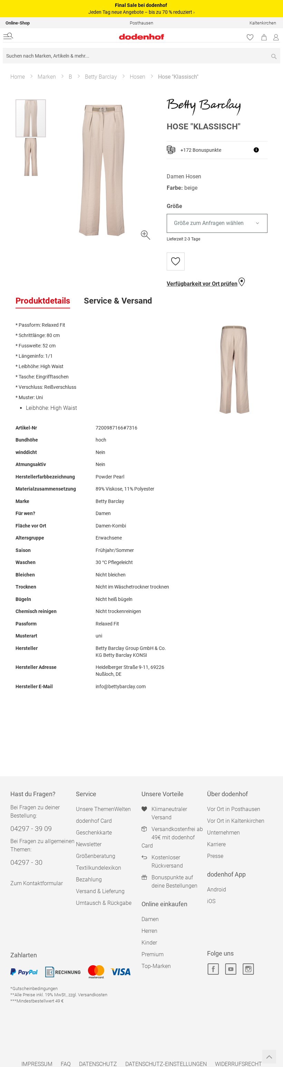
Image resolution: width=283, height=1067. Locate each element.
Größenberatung (95, 856)
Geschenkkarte (94, 832)
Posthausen (141, 23)
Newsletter (88, 844)
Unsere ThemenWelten (103, 809)
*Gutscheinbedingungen (34, 988)
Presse (215, 856)
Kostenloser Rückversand (167, 861)
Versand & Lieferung (100, 891)
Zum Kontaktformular (36, 883)
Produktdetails (43, 301)
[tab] (43, 301)
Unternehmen (223, 832)
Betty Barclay (101, 76)
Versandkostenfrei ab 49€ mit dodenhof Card (172, 837)
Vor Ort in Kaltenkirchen (235, 821)
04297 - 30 (26, 862)
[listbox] (217, 223)
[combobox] (141, 55)
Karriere (216, 844)
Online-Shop (18, 23)
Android (216, 889)
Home (17, 76)
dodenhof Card (94, 821)
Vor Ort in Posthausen (233, 809)
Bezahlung (89, 879)
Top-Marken (156, 966)
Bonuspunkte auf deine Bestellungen (174, 881)
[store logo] (94, 37)
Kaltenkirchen (263, 23)
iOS (211, 901)
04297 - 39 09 (31, 828)
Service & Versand (118, 301)
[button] (31, 156)
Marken (47, 76)
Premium (153, 954)
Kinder (149, 942)
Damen (150, 919)
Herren (149, 931)
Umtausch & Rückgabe (103, 903)
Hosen (137, 76)
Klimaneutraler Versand (169, 813)
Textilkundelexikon (98, 868)
